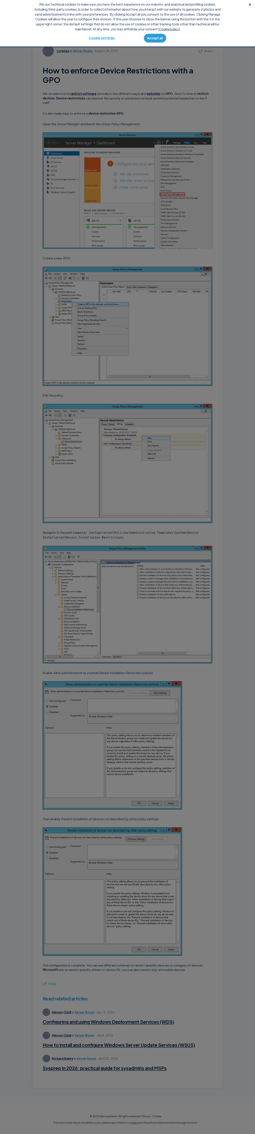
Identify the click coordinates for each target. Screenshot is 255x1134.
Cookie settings (102, 38)
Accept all (155, 38)
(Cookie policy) (169, 29)
